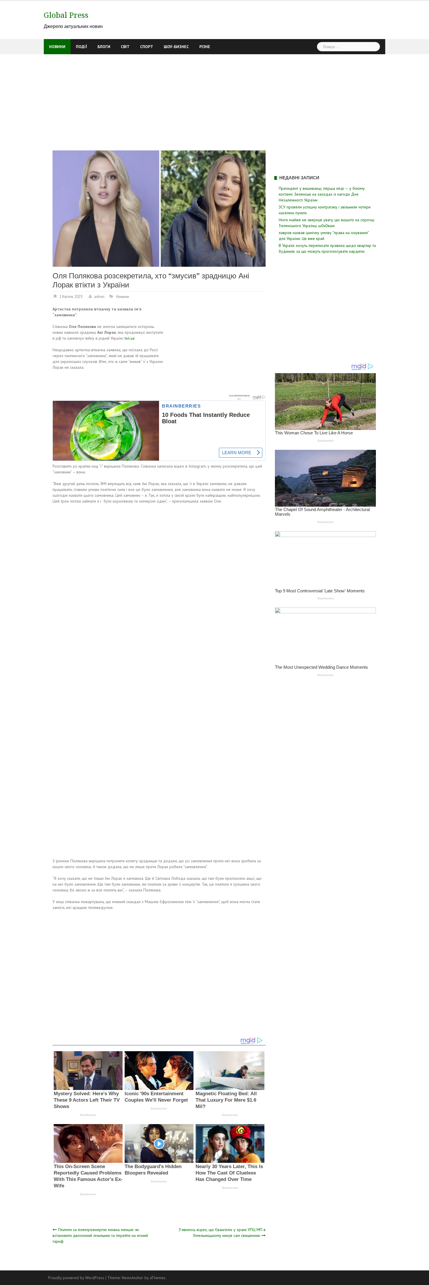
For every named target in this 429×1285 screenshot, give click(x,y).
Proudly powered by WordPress (76, 1277)
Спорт (146, 46)
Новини (57, 46)
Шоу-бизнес (176, 46)
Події (81, 46)
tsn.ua (130, 338)
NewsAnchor (132, 1277)
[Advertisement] (214, 98)
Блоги (103, 46)
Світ (125, 46)
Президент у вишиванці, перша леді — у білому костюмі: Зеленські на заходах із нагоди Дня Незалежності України (322, 194)
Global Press (66, 15)
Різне (204, 46)
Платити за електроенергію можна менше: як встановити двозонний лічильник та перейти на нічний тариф (100, 1235)
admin (99, 296)
